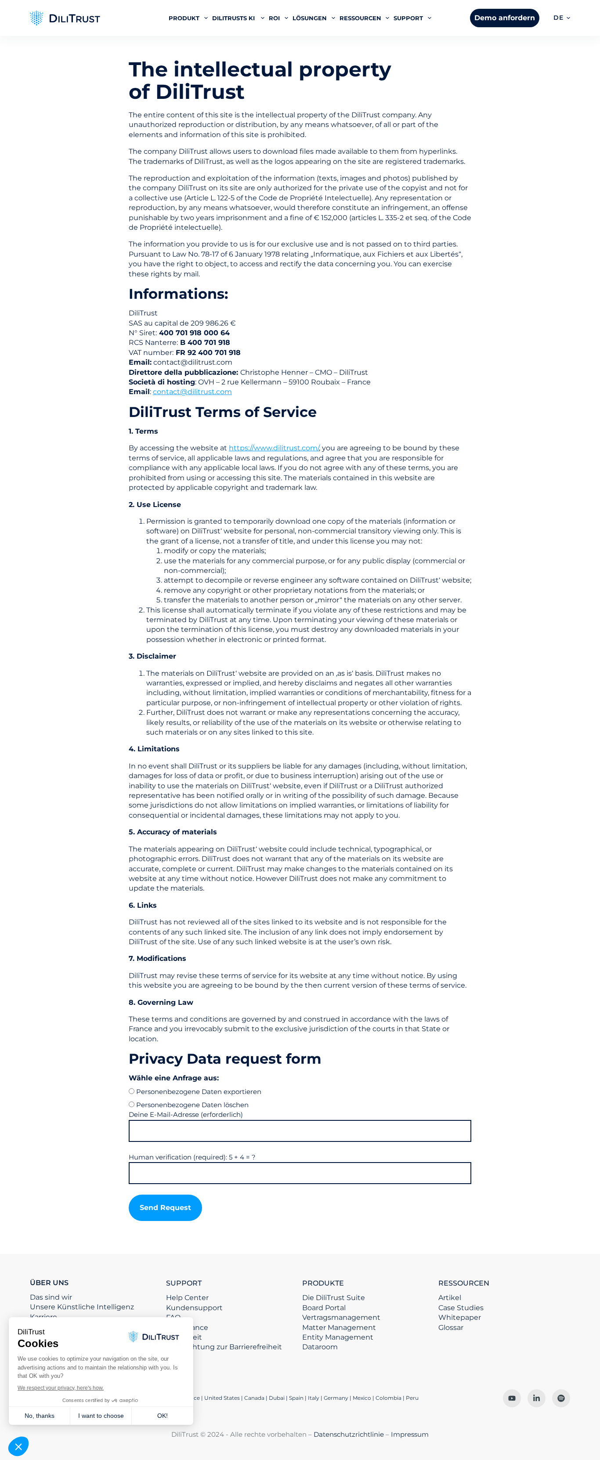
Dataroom (320, 1347)
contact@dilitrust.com (192, 392)
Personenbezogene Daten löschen (192, 1105)
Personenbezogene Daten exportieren (198, 1091)
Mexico (362, 1398)
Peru (412, 1398)
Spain (296, 1398)
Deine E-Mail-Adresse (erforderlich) (186, 1114)
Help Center (187, 1297)
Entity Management (337, 1337)
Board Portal (324, 1308)
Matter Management (339, 1327)
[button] (561, 18)
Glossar (450, 1327)
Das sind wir (51, 1297)
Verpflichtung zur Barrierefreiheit (224, 1347)
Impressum (410, 1434)
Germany (336, 1398)
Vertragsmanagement (341, 1317)
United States (222, 1398)
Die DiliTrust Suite (333, 1297)
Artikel (449, 1297)
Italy (313, 1398)
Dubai (277, 1398)
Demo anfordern (504, 18)
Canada (254, 1398)
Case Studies (461, 1308)
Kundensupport (194, 1308)
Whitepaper (459, 1317)
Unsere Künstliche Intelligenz (82, 1307)
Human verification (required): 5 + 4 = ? (192, 1157)
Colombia (388, 1398)
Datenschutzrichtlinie (349, 1434)
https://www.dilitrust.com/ (274, 448)
